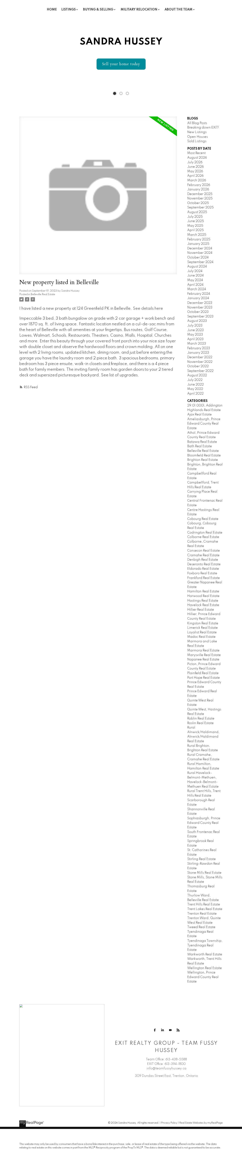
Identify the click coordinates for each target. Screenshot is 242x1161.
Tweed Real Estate (201, 927)
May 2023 (195, 334)
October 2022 (198, 366)
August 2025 (197, 212)
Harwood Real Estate (203, 596)
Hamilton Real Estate (203, 591)
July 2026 (194, 162)
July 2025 (195, 216)
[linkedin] (162, 1030)
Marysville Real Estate (204, 655)
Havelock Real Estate (203, 605)
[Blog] (178, 1030)
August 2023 (197, 321)
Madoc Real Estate (201, 636)
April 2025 (195, 230)
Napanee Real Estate (203, 659)
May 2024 (195, 280)
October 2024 (198, 257)
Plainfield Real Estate (203, 673)
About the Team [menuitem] (178, 9)
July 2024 (194, 271)
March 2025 (196, 234)
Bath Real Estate (199, 446)
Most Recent (196, 153)
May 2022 (195, 389)
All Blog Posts (197, 123)
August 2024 (197, 266)
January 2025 (198, 243)
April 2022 (195, 393)
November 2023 (199, 307)
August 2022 (197, 375)
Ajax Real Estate (199, 414)
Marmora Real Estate (203, 650)
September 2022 (200, 371)
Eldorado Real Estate (203, 568)
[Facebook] (154, 1030)
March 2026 (196, 180)
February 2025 (198, 239)
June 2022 (195, 384)
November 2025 (200, 198)
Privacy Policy (169, 1123)
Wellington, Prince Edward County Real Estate (203, 977)
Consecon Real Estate (203, 550)
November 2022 (199, 362)
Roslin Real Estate (200, 723)
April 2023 (195, 339)
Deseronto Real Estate (204, 564)
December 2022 (199, 357)
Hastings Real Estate (202, 600)
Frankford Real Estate (203, 578)
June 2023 (195, 330)
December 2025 (199, 194)
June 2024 (195, 275)
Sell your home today (121, 64)
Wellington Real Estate (204, 968)
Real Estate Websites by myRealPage (201, 1123)
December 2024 (199, 248)
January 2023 (198, 352)
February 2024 (198, 293)
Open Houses (197, 136)
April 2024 (195, 284)
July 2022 (194, 380)
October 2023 (198, 312)
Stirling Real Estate (201, 859)
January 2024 (198, 298)
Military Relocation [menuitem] (139, 9)
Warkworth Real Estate (204, 954)
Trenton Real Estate (202, 913)
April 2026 (195, 175)
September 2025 (200, 207)
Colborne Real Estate (203, 537)
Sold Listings (196, 141)
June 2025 (195, 221)
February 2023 (198, 348)
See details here (148, 309)
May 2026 (195, 171)
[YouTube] (170, 1030)
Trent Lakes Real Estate (204, 909)
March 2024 (196, 289)
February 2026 (198, 185)
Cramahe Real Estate (203, 555)
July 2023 (194, 325)
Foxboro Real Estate (202, 573)
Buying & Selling (98, 9)
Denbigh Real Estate (202, 559)
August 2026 (197, 157)
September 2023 (200, 316)
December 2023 (199, 303)
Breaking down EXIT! (203, 127)
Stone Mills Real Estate (204, 872)
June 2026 (195, 166)
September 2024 (200, 262)
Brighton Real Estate (202, 460)
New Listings (197, 132)
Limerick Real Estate (202, 627)
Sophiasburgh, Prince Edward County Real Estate (203, 823)
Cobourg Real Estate (202, 519)
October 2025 (198, 203)
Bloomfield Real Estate (204, 455)
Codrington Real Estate (204, 532)
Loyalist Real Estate (202, 632)
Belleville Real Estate (43, 294)
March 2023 (196, 343)
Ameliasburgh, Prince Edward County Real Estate (203, 424)
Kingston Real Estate (202, 623)
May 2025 (195, 225)
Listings (68, 9)
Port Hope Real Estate (203, 677)
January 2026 (198, 189)
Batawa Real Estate (202, 441)
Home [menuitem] (52, 9)
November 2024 (199, 253)
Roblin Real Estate (200, 718)
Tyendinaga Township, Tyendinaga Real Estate (205, 945)
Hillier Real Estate (200, 609)
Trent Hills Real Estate (203, 904)
